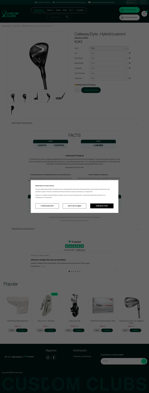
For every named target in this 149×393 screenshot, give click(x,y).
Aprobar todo (102, 206)
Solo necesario (74, 206)
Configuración (47, 206)
